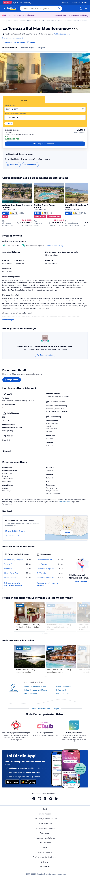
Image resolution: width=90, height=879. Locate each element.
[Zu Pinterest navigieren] (50, 799)
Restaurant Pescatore (45, 578)
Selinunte (8, 569)
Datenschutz (45, 833)
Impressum (45, 867)
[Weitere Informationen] (18, 223)
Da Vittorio (41, 573)
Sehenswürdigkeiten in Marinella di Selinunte (13, 584)
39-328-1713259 (15, 535)
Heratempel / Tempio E (13, 560)
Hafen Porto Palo (11, 573)
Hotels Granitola (62, 693)
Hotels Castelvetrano (64, 687)
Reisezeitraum (10, 105)
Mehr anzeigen (8, 320)
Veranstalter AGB (45, 823)
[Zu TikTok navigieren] (45, 799)
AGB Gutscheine (45, 852)
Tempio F (8, 564)
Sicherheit (45, 862)
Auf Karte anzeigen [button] (62, 34)
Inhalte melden (45, 814)
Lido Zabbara (42, 564)
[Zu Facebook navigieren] (34, 799)
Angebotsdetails (64, 502)
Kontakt (65, 2)
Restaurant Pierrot (44, 560)
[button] (36, 73)
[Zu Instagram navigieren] (39, 799)
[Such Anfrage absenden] (59, 8)
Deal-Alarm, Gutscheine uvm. (45, 819)
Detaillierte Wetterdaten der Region (45, 709)
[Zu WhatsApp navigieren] (56, 799)
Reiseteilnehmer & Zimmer (15, 114)
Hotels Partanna (30, 693)
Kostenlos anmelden (78, 15)
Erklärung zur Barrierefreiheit (45, 857)
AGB (45, 848)
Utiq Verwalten (45, 843)
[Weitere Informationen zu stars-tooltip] (77, 29)
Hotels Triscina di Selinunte (35, 687)
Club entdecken (60, 15)
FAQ (45, 809)
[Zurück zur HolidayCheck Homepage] (9, 8)
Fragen (41, 47)
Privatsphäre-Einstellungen (45, 838)
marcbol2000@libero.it (17, 531)
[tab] (24, 99)
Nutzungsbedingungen (45, 828)
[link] (80, 8)
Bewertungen (27, 47)
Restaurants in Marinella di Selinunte (47, 584)
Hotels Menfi (61, 690)
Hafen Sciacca (10, 578)
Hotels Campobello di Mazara (35, 690)
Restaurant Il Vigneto (45, 569)
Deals (6, 2)
